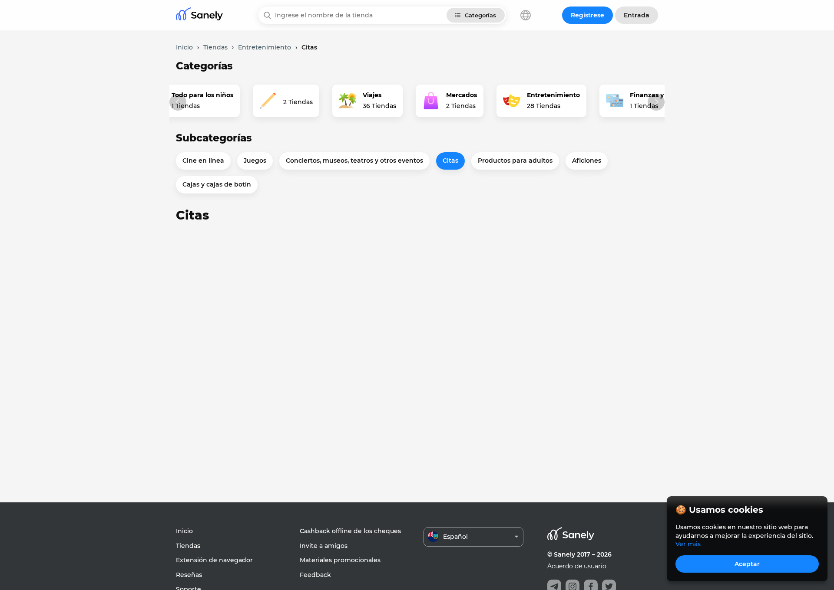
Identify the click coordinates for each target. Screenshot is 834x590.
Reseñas (189, 575)
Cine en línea (203, 160)
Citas (450, 160)
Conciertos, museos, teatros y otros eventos (354, 160)
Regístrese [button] (587, 15)
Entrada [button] (636, 15)
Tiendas (188, 546)
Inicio (184, 531)
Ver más (688, 544)
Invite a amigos (324, 546)
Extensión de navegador (214, 560)
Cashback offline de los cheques (350, 531)
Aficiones (586, 160)
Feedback (315, 575)
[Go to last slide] (177, 102)
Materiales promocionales (340, 560)
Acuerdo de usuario (576, 566)
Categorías (480, 15)
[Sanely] (199, 15)
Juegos (255, 160)
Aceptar (747, 564)
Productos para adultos (515, 160)
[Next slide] (656, 102)
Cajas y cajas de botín (216, 184)
